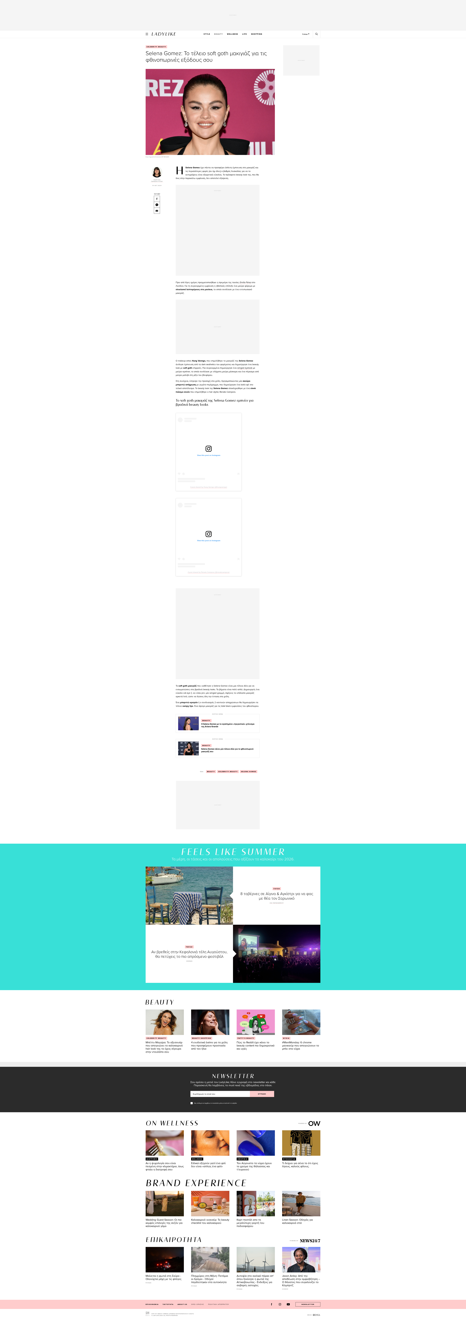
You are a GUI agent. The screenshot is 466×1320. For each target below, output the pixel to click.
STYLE (207, 34)
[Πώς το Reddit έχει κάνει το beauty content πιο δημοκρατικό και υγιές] (256, 1022)
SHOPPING (256, 34)
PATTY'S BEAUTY (246, 1038)
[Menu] (147, 34)
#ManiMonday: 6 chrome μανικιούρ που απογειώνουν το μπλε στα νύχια (300, 1045)
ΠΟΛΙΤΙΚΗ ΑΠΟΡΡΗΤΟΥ (218, 1304)
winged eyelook (244, 367)
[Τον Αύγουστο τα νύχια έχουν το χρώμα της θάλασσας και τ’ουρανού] (256, 1143)
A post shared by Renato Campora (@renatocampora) (208, 572)
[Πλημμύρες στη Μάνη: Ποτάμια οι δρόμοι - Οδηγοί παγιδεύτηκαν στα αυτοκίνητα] (210, 1259)
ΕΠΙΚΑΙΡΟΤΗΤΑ (174, 1240)
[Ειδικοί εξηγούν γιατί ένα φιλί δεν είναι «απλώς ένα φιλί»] (210, 1143)
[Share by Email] (157, 211)
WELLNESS (232, 34)
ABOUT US (182, 1304)
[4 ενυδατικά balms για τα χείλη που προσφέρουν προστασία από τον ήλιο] (210, 1022)
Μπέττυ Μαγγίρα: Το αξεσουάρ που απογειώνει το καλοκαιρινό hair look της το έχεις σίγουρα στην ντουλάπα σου (164, 1047)
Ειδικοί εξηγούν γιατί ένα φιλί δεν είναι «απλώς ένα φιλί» (208, 1164)
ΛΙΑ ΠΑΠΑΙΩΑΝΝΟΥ (277, 903)
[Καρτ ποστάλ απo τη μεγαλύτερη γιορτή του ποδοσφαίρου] (256, 1203)
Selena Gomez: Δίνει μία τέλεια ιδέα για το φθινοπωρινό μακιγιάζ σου (227, 750)
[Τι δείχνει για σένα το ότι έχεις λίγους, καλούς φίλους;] (301, 1143)
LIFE (244, 34)
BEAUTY (218, 34)
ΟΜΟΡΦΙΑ (242, 1159)
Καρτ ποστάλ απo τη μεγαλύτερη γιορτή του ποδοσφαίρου (250, 1223)
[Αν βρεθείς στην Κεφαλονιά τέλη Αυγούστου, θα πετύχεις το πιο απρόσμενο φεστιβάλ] (276, 954)
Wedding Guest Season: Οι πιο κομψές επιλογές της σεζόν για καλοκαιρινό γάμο (164, 1223)
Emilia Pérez (245, 282)
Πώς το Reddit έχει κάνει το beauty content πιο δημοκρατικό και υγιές (256, 1045)
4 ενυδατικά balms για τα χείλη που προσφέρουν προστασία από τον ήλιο (209, 1045)
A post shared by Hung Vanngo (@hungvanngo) (208, 487)
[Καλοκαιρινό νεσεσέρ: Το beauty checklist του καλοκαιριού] (210, 1203)
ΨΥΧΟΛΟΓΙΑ (289, 1159)
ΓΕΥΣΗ (277, 889)
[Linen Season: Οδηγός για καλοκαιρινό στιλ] (301, 1203)
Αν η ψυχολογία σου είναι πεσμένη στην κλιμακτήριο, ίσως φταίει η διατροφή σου (165, 1166)
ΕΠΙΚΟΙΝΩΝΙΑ (152, 1304)
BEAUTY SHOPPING (201, 1038)
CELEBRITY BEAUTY (156, 47)
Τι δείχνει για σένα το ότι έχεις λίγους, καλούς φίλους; (300, 1164)
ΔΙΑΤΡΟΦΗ (152, 1159)
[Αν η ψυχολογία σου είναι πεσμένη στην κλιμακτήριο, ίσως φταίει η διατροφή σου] (165, 1143)
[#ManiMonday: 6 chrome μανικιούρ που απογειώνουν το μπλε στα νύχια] (301, 1022)
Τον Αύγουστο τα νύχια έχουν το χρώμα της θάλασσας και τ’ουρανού (254, 1166)
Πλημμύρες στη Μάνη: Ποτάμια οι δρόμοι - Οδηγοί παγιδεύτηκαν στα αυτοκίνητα (209, 1279)
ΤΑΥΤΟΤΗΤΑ (168, 1304)
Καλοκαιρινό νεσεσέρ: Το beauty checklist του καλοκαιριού (210, 1221)
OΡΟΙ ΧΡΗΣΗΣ (197, 1304)
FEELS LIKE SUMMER (233, 852)
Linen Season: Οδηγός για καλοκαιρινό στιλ (297, 1221)
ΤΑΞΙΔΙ (189, 947)
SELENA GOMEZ (248, 771)
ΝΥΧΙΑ (286, 1038)
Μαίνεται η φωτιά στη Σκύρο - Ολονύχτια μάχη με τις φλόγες (163, 1277)
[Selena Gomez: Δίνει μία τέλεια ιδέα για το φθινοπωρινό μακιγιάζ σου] (188, 748)
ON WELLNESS (172, 1123)
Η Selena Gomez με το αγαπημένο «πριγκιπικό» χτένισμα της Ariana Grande (227, 725)
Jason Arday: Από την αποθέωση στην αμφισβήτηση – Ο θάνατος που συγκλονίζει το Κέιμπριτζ (301, 1280)
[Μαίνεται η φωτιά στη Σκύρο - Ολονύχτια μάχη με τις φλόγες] (165, 1259)
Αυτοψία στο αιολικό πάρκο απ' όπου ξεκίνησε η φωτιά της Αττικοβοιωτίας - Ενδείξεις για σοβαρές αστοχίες (255, 1280)
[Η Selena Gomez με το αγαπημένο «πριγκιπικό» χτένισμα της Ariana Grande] (188, 723)
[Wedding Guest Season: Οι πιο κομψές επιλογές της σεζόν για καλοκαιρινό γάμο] (165, 1203)
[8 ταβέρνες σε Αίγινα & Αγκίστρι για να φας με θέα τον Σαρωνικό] (189, 896)
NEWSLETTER (308, 1304)
